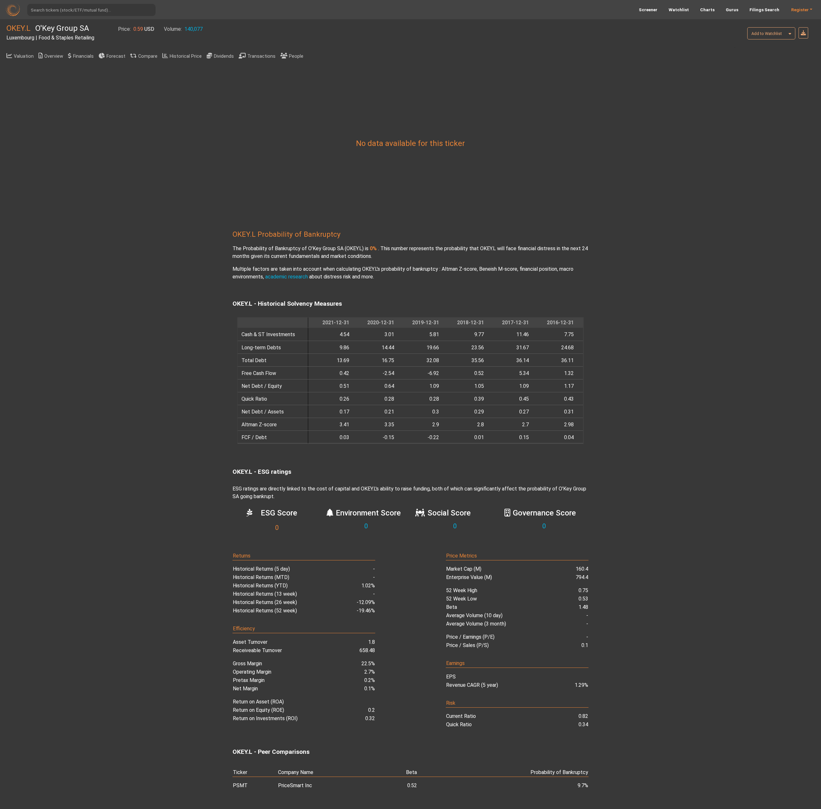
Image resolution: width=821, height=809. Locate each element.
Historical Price (186, 56)
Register (800, 9)
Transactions (261, 56)
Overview (53, 56)
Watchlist (679, 9)
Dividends (224, 56)
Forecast (115, 56)
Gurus (732, 9)
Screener (648, 9)
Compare (147, 56)
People (296, 56)
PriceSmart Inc (295, 785)
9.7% (583, 785)
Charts (707, 9)
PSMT (240, 785)
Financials (83, 56)
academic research (286, 277)
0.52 (412, 785)
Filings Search (764, 9)
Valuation (24, 56)
